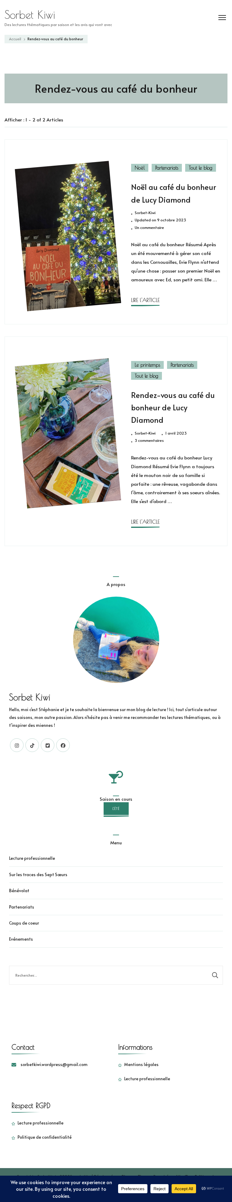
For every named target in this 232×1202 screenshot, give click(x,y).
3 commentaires (149, 440)
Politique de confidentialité (45, 1137)
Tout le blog (200, 168)
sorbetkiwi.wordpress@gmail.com (54, 1064)
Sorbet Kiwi (30, 14)
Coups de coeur (24, 923)
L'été (116, 808)
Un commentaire (149, 227)
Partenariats (166, 168)
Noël (140, 168)
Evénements (21, 939)
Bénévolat (19, 890)
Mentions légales (141, 1064)
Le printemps (147, 365)
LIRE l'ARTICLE (145, 300)
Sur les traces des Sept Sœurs (38, 874)
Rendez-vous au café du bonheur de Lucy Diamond (173, 407)
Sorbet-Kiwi (145, 212)
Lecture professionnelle (32, 858)
